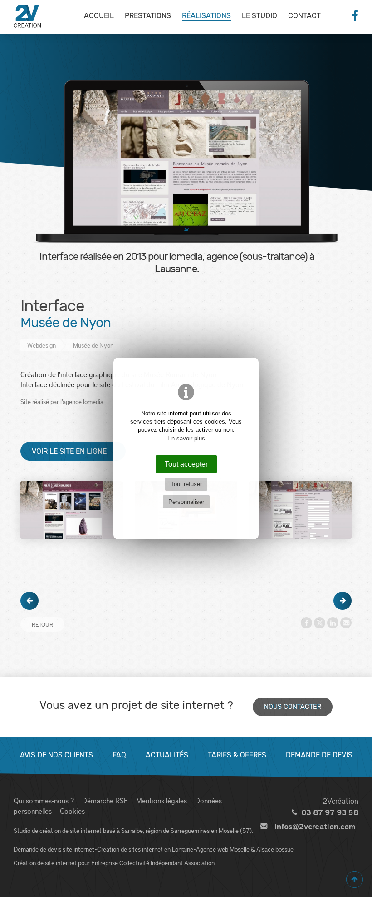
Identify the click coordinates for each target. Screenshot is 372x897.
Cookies (72, 811)
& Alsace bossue (272, 849)
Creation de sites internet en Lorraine (145, 849)
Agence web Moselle (223, 849)
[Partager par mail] (346, 622)
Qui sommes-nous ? (44, 800)
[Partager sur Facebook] (306, 622)
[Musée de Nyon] (71, 510)
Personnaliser (186, 501)
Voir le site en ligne (69, 451)
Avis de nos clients (56, 755)
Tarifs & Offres (237, 755)
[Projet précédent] (29, 601)
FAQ (119, 755)
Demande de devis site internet (54, 849)
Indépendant (167, 862)
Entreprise (104, 862)
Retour (42, 624)
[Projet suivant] (342, 601)
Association (199, 862)
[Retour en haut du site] (354, 879)
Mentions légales (161, 800)
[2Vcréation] (27, 16)
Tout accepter (186, 464)
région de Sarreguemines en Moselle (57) (199, 830)
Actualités (167, 755)
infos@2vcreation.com (314, 827)
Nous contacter (292, 707)
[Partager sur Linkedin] (332, 622)
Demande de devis (319, 755)
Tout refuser (186, 484)
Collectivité (134, 862)
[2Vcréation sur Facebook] (355, 16)
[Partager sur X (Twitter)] (319, 622)
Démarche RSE (105, 800)
